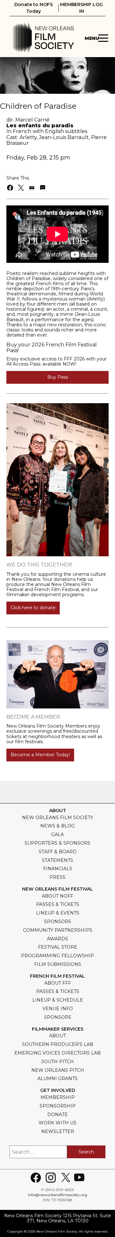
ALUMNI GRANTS (57, 1078)
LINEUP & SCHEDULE (57, 1000)
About (57, 810)
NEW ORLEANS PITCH (57, 1070)
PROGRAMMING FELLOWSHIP (57, 956)
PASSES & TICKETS (57, 904)
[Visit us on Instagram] (51, 1178)
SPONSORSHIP (58, 1106)
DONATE (57, 1114)
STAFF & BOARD (58, 852)
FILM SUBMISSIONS (57, 964)
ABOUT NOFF (57, 896)
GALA (57, 834)
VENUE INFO (57, 1008)
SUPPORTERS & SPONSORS (57, 843)
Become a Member (33, 717)
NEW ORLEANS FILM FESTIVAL (57, 889)
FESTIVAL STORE (57, 947)
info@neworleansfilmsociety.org (57, 1194)
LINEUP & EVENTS (57, 913)
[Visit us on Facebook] (36, 1178)
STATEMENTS (57, 860)
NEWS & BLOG (57, 826)
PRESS (57, 877)
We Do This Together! (39, 565)
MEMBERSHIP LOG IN (81, 8)
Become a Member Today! (40, 755)
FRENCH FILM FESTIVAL (57, 976)
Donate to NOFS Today (33, 8)
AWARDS (57, 939)
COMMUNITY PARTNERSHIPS (57, 930)
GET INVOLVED (57, 1090)
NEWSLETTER (57, 1131)
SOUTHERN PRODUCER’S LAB (57, 1044)
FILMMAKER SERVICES (57, 1029)
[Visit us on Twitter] (66, 1178)
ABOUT (57, 1036)
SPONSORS (57, 921)
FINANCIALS (57, 868)
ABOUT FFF (57, 983)
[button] (10, 188)
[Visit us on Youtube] (79, 1178)
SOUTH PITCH (57, 1061)
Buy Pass (57, 377)
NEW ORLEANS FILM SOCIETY (57, 817)
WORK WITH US (57, 1123)
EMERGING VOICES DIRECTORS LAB (57, 1053)
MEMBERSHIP (58, 1097)
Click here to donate (33, 608)
